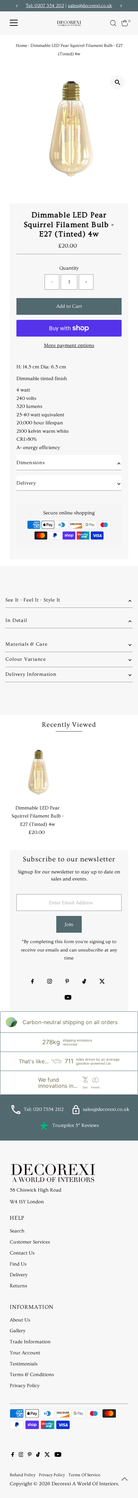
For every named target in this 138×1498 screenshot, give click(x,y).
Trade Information (30, 1342)
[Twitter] (102, 982)
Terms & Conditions (32, 1374)
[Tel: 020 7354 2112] (15, 1113)
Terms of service (84, 1475)
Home (21, 45)
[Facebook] (32, 982)
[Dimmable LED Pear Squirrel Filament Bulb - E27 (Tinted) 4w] (38, 773)
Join (69, 924)
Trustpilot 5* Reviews (75, 1125)
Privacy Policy (25, 1385)
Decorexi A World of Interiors (85, 1484)
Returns (18, 1286)
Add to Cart (69, 306)
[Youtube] (68, 998)
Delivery (18, 1275)
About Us (20, 1320)
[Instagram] (50, 982)
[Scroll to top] (124, 1479)
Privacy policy (52, 1475)
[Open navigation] (14, 23)
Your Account (25, 1353)
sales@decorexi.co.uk (90, 5)
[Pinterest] (67, 982)
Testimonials (24, 1364)
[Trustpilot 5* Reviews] (44, 1125)
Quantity (69, 268)
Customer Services (30, 1242)
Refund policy (23, 1475)
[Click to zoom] (117, 82)
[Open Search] (113, 23)
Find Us (18, 1264)
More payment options (69, 345)
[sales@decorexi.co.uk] (75, 1113)
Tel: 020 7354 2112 (44, 1109)
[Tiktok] (84, 982)
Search (17, 1231)
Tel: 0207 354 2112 (45, 5)
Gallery (17, 1331)
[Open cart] (124, 23)
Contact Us (22, 1253)
